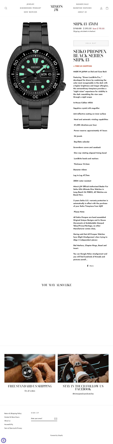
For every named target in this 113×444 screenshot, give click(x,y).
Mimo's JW (56, 8)
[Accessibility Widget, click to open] (3, 440)
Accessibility (8, 424)
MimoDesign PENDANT (30, 8)
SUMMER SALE (82, 4)
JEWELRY (30, 4)
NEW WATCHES (30, 12)
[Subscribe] (55, 418)
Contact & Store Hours (11, 417)
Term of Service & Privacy (13, 428)
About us (7, 421)
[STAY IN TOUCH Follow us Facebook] (83, 368)
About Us (82, 12)
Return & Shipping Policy (13, 413)
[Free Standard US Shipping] (29, 368)
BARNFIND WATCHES (82, 8)
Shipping (76, 31)
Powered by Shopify (56, 435)
